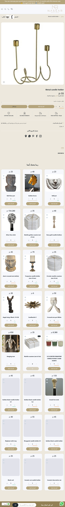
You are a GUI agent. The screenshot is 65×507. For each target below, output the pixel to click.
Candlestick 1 (32, 317)
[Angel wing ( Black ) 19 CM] (11, 304)
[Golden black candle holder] (54, 428)
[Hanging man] (11, 343)
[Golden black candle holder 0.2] (32, 387)
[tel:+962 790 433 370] (8, 9)
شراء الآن (14, 106)
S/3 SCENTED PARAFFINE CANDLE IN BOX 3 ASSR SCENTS (54, 358)
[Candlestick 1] (32, 304)
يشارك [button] (60, 126)
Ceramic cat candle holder (33, 480)
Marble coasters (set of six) (32, 356)
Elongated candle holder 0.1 (32, 441)
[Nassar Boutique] (55, 9)
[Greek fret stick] (54, 387)
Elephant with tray (11, 441)
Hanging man (11, 356)
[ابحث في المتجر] (5, 9)
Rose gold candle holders (54, 235)
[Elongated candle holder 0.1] (32, 428)
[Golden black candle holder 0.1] (11, 387)
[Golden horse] (32, 183)
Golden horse (32, 196)
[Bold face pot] (11, 183)
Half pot (54, 196)
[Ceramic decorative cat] (54, 467)
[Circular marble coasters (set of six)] (54, 263)
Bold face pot (11, 196)
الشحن (56, 95)
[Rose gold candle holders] (54, 222)
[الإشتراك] (15, 505)
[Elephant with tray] (11, 428)
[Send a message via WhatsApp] (61, 503)
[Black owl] (11, 467)
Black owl (11, 480)
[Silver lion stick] (11, 222)
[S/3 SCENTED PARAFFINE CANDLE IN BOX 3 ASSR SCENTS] (54, 343)
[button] (6, 504)
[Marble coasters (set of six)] (32, 343)
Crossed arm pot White (54, 317)
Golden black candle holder (54, 441)
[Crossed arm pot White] (54, 304)
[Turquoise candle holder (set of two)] (32, 263)
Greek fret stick (54, 400)
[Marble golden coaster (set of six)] (32, 222)
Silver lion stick (11, 235)
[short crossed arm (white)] (11, 263)
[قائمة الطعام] (2, 9)
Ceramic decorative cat (54, 480)
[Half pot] (54, 183)
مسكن (62, 16)
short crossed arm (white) (11, 276)
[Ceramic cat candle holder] (32, 467)
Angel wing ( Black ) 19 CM (11, 317)
